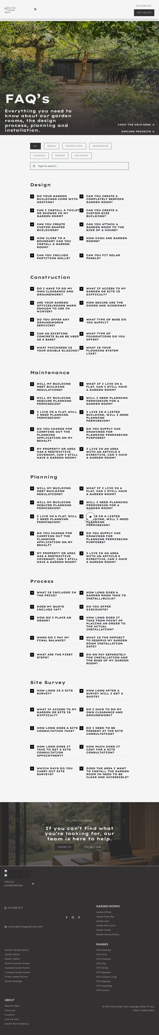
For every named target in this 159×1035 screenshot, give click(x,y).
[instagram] (72, 917)
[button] (55, 199)
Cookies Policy (147, 1010)
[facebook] (66, 917)
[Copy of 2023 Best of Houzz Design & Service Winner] (19, 875)
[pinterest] (79, 917)
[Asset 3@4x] (12, 8)
